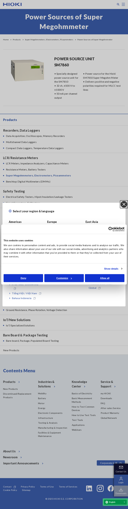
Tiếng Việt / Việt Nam (24, 293)
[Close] (124, 204)
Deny (23, 278)
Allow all (104, 278)
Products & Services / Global (101, 285)
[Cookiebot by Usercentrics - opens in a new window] (110, 229)
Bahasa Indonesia (21, 298)
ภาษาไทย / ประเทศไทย (25, 284)
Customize (62, 278)
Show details (111, 268)
